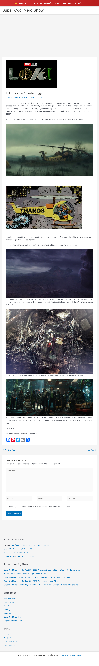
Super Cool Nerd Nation (13, 617)
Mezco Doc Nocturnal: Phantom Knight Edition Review (25, 574)
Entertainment (9, 606)
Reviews (25, 97)
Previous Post (9, 450)
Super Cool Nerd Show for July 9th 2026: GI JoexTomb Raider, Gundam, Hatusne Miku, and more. (42, 585)
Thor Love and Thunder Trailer (28, 556)
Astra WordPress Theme (71, 655)
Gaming (7, 610)
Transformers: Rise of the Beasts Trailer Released (30, 545)
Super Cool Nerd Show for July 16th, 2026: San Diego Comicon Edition (31, 581)
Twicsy (7, 552)
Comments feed (10, 642)
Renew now (55, 3)
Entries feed (8, 638)
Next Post (91, 450)
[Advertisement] (49, 33)
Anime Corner (9, 602)
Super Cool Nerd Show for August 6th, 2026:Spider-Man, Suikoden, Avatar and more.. (37, 577)
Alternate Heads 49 (24, 549)
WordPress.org (9, 645)
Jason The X (9, 549)
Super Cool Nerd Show (23, 10)
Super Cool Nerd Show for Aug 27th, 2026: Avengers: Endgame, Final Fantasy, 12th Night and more (42, 570)
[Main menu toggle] (94, 10)
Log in (6, 634)
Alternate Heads (10, 598)
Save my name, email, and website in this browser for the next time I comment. (40, 507)
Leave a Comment (13, 97)
